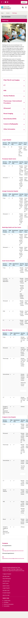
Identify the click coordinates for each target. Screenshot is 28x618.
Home (2, 13)
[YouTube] (5, 2)
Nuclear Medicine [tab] (9, 96)
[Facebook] (1, 2)
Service (8, 13)
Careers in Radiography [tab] (11, 124)
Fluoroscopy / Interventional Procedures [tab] (13, 102)
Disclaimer (6, 602)
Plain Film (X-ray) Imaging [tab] (11, 80)
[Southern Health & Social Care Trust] (7, 8)
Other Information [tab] (9, 129)
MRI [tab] (5, 90)
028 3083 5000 (6, 581)
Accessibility (6, 606)
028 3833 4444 (6, 576)
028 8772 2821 (6, 585)
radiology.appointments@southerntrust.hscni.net (13, 550)
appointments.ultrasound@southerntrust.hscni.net (13, 558)
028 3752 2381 (6, 595)
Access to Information (8, 604)
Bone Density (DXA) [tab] (10, 119)
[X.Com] (3, 2)
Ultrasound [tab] (7, 108)
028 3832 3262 (6, 590)
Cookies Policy (7, 600)
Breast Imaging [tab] (8, 113)
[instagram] (7, 2)
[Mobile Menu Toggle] (26, 7)
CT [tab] (4, 85)
